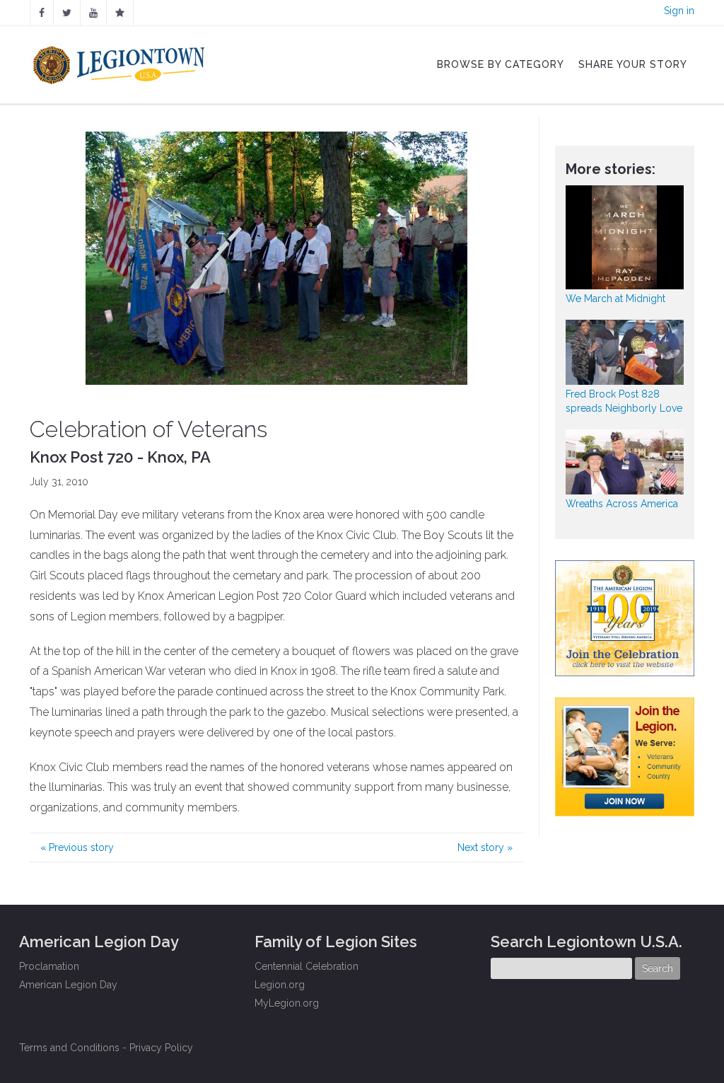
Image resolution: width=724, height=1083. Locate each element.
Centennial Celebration (306, 966)
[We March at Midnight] (625, 237)
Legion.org (280, 984)
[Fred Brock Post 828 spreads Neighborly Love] (625, 352)
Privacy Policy (161, 1047)
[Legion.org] (120, 12)
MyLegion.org (287, 1003)
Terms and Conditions (69, 1047)
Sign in (679, 10)
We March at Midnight (615, 298)
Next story (485, 847)
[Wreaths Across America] (625, 461)
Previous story (77, 847)
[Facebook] (41, 12)
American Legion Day (68, 984)
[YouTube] (93, 12)
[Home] (120, 61)
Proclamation (49, 966)
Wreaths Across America (622, 503)
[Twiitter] (67, 12)
